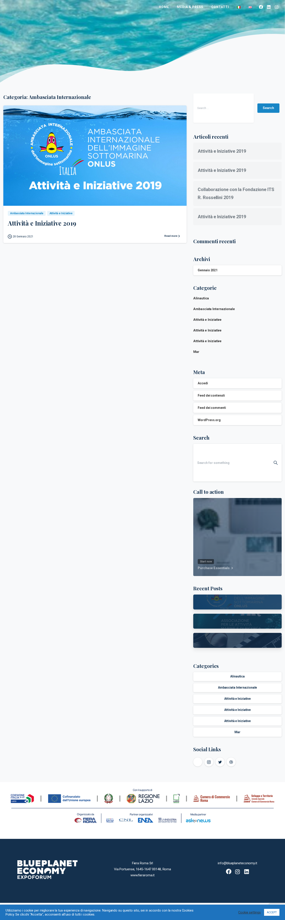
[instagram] (277, 7)
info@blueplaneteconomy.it (237, 863)
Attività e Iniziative (207, 320)
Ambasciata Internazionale (214, 309)
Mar (196, 352)
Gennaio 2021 (208, 270)
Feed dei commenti (212, 408)
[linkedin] (269, 7)
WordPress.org (209, 420)
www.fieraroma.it (142, 875)
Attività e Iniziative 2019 (42, 223)
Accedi (203, 383)
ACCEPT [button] (272, 912)
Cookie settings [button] (249, 912)
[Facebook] (261, 7)
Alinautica (201, 298)
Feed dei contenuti (211, 395)
